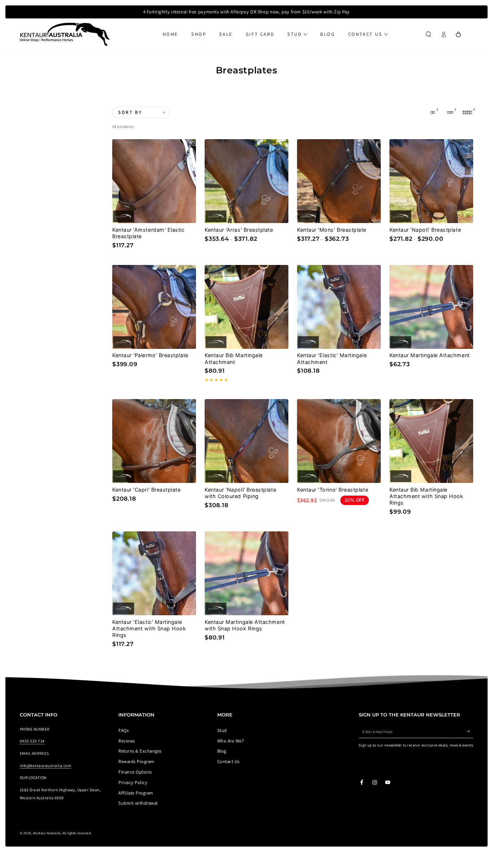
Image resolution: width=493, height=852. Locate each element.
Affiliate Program (135, 793)
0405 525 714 (32, 741)
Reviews (126, 741)
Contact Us (228, 761)
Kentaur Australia (47, 833)
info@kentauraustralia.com (45, 765)
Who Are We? (230, 741)
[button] (428, 34)
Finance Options (135, 772)
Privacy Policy (132, 782)
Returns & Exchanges (139, 751)
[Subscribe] (470, 731)
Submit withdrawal (137, 803)
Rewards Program (136, 761)
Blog (221, 751)
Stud (222, 730)
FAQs (123, 730)
